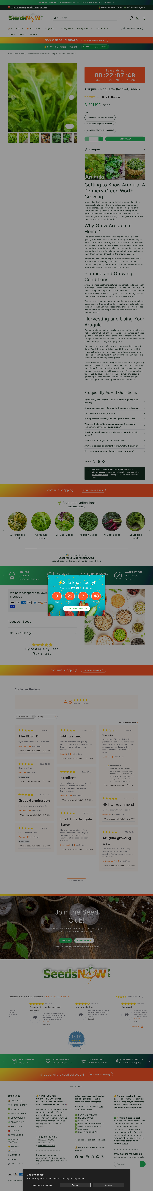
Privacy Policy (77, 1178)
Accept (75, 1185)
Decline (108, 1185)
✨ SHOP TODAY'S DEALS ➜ (76, 608)
